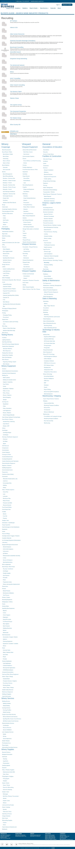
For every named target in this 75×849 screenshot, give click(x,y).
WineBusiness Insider (49, 835)
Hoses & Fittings (6, 533)
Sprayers (25, 209)
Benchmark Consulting (16, 47)
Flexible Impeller (7, 573)
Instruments (5, 551)
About (59, 8)
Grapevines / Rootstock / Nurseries (31, 280)
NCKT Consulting (15, 78)
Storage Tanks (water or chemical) (31, 228)
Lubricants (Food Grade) (8, 805)
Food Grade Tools (6, 509)
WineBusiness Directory (20, 836)
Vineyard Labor (26, 262)
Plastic (4, 656)
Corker (4, 386)
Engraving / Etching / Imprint (9, 361)
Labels (3, 266)
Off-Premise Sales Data (49, 341)
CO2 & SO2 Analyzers (8, 549)
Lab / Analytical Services (7, 732)
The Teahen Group (15, 118)
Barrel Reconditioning (8, 176)
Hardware (46, 385)
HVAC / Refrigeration (48, 187)
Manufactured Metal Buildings (50, 189)
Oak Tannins (5, 226)
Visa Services (26, 266)
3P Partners (13, 21)
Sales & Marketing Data (48, 321)
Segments (5, 222)
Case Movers (6, 423)
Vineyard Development (28, 260)
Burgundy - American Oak (9, 185)
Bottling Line (5, 375)
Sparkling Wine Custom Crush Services (12, 718)
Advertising (45, 301)
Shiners (4, 802)
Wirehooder (5, 632)
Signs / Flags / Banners (49, 305)
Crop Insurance (47, 242)
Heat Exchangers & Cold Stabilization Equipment (10, 528)
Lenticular (5, 496)
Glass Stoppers (6, 249)
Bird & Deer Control (27, 152)
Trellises (25, 237)
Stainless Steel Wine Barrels (9, 202)
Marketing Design (48, 325)
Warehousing (46, 414)
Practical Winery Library (50, 839)
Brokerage (5, 794)
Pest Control (26, 154)
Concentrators (5, 450)
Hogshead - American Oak (9, 193)
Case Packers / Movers (7, 419)
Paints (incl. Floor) (7, 811)
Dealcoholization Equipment (8, 463)
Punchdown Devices (7, 683)
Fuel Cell (5, 516)
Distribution (45, 310)
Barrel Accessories (6, 149)
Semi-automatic (6, 169)
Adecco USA (14, 27)
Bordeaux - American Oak (9, 178)
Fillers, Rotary (6, 393)
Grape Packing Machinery (29, 198)
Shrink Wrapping (7, 397)
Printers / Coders (6, 597)
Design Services (6, 264)
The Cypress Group (16, 105)
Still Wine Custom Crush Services (10, 721)
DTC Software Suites (49, 365)
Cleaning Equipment (7, 641)
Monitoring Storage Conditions (51, 418)
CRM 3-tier (46, 380)
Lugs (24, 182)
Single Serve (5, 319)
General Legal (47, 251)
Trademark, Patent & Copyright (51, 256)
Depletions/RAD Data (49, 338)
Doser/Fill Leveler (7, 619)
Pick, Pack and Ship (48, 420)
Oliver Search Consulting (17, 85)
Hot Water (5, 441)
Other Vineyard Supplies (28, 287)
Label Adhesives (6, 271)
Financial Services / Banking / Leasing (52, 225)
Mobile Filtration (6, 740)
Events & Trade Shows (48, 154)
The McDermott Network (17, 65)
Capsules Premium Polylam (9, 288)
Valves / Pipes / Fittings (7, 676)
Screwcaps (5, 255)
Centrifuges (5, 430)
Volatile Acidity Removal (7, 689)
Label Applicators (7, 410)
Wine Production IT (47, 352)
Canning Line (5, 401)
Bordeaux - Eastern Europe (9, 180)
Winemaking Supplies (7, 820)
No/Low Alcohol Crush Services (10, 716)
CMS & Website (47, 358)
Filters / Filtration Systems (8, 489)
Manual (25, 255)
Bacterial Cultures (6, 752)
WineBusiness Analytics (8, 1)
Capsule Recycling (7, 284)
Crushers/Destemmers (7, 456)
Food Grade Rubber (7, 507)
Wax (4, 306)
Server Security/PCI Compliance (51, 391)
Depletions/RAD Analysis (49, 336)
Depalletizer (5, 404)
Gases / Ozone (5, 783)
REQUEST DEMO (67, 4)
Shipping (45, 401)
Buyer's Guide (3, 837)
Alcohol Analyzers (7, 546)
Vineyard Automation (48, 349)
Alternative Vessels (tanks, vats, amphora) (10, 479)
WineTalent (13, 134)
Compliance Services (48, 220)
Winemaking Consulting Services (9, 747)
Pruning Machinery (27, 204)
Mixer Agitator (6, 623)
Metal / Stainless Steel (8, 652)
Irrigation (25, 187)
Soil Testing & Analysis (28, 220)
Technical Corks (6, 262)
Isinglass (5, 780)
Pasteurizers (5, 586)
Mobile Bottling (6, 705)
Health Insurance (48, 247)
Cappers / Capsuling (7, 382)
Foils (4, 299)
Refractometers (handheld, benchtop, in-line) (11, 556)
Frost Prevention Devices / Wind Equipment (30, 170)
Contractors (26, 264)
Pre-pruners (26, 202)
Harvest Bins (26, 178)
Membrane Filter (7, 498)
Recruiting (46, 262)
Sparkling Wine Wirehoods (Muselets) (11, 304)
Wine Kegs (4, 326)
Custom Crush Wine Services (9, 714)
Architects (45, 161)
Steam (4, 443)
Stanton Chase (14, 98)
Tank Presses (6, 595)
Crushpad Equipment (7, 458)
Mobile (4, 734)
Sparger (5, 399)
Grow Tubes (25, 282)
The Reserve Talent (16, 91)
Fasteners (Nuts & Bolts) (8, 474)
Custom (5, 822)
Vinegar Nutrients (6, 816)
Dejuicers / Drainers (6, 465)
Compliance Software (49, 360)
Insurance (45, 240)
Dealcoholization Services (8, 723)
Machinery (25, 193)
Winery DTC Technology (48, 354)
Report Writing (47, 389)
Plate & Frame (6, 500)
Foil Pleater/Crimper (7, 621)
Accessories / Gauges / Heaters (10, 637)
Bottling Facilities (7, 703)
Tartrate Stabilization (7, 661)
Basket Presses (6, 590)
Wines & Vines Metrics (50, 836)
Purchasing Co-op (6, 743)
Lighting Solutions (6, 339)
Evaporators (5, 472)
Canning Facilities (7, 710)
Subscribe (53, 8)
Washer (4, 630)
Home (4, 824)
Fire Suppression (47, 283)
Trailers (24, 235)
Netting (24, 284)
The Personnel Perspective (18, 111)
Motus (12, 72)
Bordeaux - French (7, 182)
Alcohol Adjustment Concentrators (10, 371)
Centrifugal (5, 571)
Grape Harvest (26, 176)
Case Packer (6, 384)
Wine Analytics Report (22, 1)
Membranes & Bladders (8, 593)
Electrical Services (48, 174)
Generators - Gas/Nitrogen (8, 522)
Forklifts (4, 511)
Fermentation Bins (7, 483)
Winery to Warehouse (49, 412)
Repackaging (5, 745)
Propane (5, 518)
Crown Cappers (6, 615)
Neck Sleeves (6, 301)
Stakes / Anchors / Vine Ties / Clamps (31, 289)
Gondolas (25, 174)
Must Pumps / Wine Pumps (8, 566)
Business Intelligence (49, 378)
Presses (4, 588)
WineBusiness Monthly (37, 1)
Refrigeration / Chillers (7, 601)
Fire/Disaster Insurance (49, 245)
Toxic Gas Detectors (48, 294)
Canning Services (6, 707)
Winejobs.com (14, 131)
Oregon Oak (6, 198)
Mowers (25, 200)
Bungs (3, 204)
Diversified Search (15, 52)
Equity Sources (47, 229)
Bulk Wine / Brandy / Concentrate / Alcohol (11, 797)
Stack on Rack (6, 163)
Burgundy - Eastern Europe (9, 187)
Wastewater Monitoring (49, 198)
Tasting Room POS (48, 369)
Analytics (17, 8)
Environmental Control (7, 469)
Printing (4, 312)
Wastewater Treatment (49, 200)
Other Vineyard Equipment (29, 215)
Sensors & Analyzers (7, 560)
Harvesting (25, 253)
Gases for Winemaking (8, 787)
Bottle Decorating (6, 236)
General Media (47, 276)
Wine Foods (5, 818)
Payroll (45, 387)
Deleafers (25, 196)
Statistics (24, 8)
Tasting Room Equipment (8, 346)
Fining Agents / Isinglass (7, 776)
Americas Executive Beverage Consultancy (22, 40)
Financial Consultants (48, 223)
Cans (4, 323)
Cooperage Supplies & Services (9, 209)
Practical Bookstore (5, 838)
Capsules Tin (6, 297)
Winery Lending (47, 238)
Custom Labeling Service (9, 268)
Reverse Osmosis (7, 505)
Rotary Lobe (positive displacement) (11, 584)
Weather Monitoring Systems (29, 242)
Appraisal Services (48, 214)
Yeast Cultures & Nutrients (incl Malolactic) (9, 828)
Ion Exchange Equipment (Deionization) (11, 540)
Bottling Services (6, 701)
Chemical (5, 439)
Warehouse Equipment (7, 691)
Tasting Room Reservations (50, 371)
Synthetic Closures (7, 260)
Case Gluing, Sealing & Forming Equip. (11, 417)
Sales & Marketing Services (49, 323)
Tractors (25, 233)
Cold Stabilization (7, 663)
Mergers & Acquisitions (48, 258)
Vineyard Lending (48, 236)
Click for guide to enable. (45, 847)
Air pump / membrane (8, 568)
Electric (4, 513)
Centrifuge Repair (7, 432)
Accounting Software (48, 376)
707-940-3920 (63, 838)
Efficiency (46, 172)
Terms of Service (22, 843)
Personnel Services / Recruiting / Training (52, 260)
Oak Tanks (5, 654)
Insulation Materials (6, 538)
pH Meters (5, 553)
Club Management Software (50, 356)
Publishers (45, 274)
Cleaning (5, 758)
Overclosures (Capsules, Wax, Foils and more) (11, 281)
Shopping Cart (47, 367)
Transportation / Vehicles (49, 192)
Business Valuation (48, 218)
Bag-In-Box (4, 233)
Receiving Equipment (7, 599)
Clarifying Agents (6, 765)
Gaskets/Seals (6, 678)
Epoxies (5, 809)
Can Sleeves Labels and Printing (10, 321)
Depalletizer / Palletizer (8, 388)
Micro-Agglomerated (7, 251)
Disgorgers (5, 617)
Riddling (5, 485)
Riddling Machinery (7, 628)
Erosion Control (27, 222)
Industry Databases (4, 836)
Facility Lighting (47, 178)
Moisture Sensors (27, 224)
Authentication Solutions (7, 231)
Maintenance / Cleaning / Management (52, 285)
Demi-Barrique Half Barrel (9, 191)
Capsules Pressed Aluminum (9, 290)
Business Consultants (48, 212)
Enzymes (4, 767)
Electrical (45, 167)
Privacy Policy (30, 843)
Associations (46, 149)
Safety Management (48, 296)
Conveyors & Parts (6, 454)
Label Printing (6, 273)
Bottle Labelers (6, 377)
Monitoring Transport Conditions (51, 405)
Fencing (24, 165)
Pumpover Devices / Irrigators (10, 681)
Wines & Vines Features (50, 837)
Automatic (5, 167)
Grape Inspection (6, 524)
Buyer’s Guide (34, 8)
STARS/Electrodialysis (8, 670)
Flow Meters (26, 191)
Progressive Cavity (7, 582)
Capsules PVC (6, 293)
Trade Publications (48, 278)
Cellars (3, 428)
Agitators (5, 639)
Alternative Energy (47, 159)
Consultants (46, 307)
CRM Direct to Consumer (50, 363)
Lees (4, 494)
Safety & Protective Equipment (50, 289)
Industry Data (46, 334)
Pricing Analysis (47, 345)
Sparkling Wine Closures (8, 258)
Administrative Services (48, 209)
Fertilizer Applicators (27, 167)
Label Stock (5, 275)
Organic (25, 278)
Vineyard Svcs (26, 251)
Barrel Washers (5, 165)
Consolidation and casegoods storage (52, 416)
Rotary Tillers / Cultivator (29, 207)
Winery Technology (47, 374)
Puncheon (5, 200)
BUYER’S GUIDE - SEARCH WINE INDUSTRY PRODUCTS (24, 13)
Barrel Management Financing (51, 227)
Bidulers (5, 610)
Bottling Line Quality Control (9, 379)
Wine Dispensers (7, 350)
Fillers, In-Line (6, 390)
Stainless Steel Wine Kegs (9, 330)
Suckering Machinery (28, 213)
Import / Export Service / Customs (51, 398)
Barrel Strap (5, 156)
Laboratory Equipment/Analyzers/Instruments (10, 543)
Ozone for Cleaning (7, 789)
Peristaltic (5, 577)
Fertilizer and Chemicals (28, 273)
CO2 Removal (5, 445)
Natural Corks (6, 253)
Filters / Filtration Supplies (8, 769)
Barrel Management (7, 174)
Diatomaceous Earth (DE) (9, 772)
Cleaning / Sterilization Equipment (10, 437)
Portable (5, 659)
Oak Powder (6, 220)
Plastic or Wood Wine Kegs (9, 328)
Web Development (48, 393)
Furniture (4, 337)
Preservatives (6, 763)
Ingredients (5, 761)
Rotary (4, 487)
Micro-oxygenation (6, 564)
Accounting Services (48, 207)
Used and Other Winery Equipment (10, 674)
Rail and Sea (47, 407)
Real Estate (46, 269)
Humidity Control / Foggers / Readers (10, 535)
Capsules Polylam (7, 286)
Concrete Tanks (6, 650)
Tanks (3, 648)
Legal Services (46, 249)
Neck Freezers (6, 626)
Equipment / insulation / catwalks (10, 643)
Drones (24, 158)
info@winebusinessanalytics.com (67, 839)
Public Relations (47, 318)
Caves (44, 163)
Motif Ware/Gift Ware (7, 342)
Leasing (46, 234)
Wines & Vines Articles (50, 838)
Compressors (5, 447)
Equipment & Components (50, 176)
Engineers (45, 183)
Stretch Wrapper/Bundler (8, 415)
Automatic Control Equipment (9, 373)
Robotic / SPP (6, 426)
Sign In (58, 4)
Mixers (4, 645)
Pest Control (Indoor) (48, 287)
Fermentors (5, 476)
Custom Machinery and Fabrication (10, 461)
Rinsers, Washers (7, 412)
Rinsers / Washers (7, 395)
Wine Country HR (15, 124)
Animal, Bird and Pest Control (29, 149)
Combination (6, 725)
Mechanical (26, 258)
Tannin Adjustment (7, 738)
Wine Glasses (5, 359)
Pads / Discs (6, 774)
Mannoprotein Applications (9, 667)
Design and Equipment (28, 189)
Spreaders (25, 211)
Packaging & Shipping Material (9, 308)
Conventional (26, 276)
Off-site (4, 736)
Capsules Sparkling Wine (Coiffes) (11, 295)
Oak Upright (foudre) (8, 196)
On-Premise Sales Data (49, 343)
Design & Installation (48, 170)
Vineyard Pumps (26, 239)
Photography (5, 310)
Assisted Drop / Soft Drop (9, 421)
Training (46, 267)
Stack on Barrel (6, 160)
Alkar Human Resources (17, 34)
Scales (3, 604)
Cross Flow (5, 491)
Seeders (25, 217)
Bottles (3, 238)
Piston (4, 579)
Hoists (3, 531)
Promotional (5, 317)
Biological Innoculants (7, 754)
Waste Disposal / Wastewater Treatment (52, 194)
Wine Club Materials (6, 357)
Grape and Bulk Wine (49, 403)
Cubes (4, 217)
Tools (24, 231)
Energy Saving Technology (49, 181)
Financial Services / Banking (50, 231)
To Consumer (47, 409)
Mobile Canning (6, 712)
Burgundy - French (7, 189)
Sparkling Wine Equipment (8, 608)
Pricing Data (47, 347)
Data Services (44, 8)
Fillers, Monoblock (7, 408)
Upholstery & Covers (7, 813)
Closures (4, 247)
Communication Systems (28, 156)
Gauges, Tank (5, 520)
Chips (4, 215)
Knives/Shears (26, 180)
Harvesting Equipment (28, 185)
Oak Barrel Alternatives (7, 213)
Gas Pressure (6, 575)
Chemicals (4, 756)
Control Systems (6, 452)
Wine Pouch (5, 332)
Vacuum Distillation (7, 729)
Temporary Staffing (48, 264)
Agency (45, 303)
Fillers (4, 406)
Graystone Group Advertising (18, 58)
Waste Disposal (47, 196)
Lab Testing (26, 249)
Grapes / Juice (5, 791)
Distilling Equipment (6, 467)
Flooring (45, 185)
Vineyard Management (28, 268)
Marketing (45, 312)
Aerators (4, 368)
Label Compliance (48, 253)
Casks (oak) (5, 207)
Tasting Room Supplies (7, 355)
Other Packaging (6, 277)
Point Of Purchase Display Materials (10, 344)
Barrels (3, 171)
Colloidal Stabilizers (7, 665)
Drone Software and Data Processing (32, 160)
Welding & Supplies (6, 694)
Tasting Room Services (7, 353)
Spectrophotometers (7, 562)
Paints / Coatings (6, 807)
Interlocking (5, 158)
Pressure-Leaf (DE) (7, 502)
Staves (4, 224)
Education (45, 152)
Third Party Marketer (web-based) (52, 316)
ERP (45, 382)
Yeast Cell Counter (6, 696)
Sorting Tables (5, 606)
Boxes (3, 240)
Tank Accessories (6, 634)
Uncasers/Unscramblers (7, 672)
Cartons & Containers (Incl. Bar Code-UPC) (11, 243)
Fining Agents (6, 778)
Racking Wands (6, 685)
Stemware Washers (7, 348)
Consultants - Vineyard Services (30, 247)
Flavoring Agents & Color (8, 211)
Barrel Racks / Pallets (7, 152)
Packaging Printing (7, 315)
